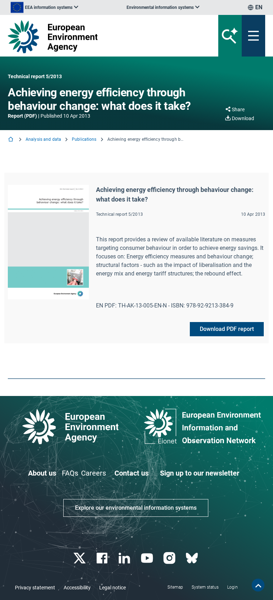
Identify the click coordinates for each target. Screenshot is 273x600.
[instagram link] (170, 558)
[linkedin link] (125, 558)
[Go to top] (258, 585)
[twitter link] (80, 558)
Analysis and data (43, 139)
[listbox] (44, 7)
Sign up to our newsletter (199, 473)
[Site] (92, 36)
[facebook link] (103, 558)
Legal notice (112, 587)
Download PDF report (227, 329)
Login (232, 587)
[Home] (11, 140)
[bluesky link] (192, 558)
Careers (93, 473)
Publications (84, 139)
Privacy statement (35, 587)
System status (205, 587)
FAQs (70, 473)
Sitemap (175, 587)
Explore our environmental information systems (136, 507)
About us (42, 473)
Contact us (131, 473)
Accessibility (77, 587)
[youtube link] (148, 558)
